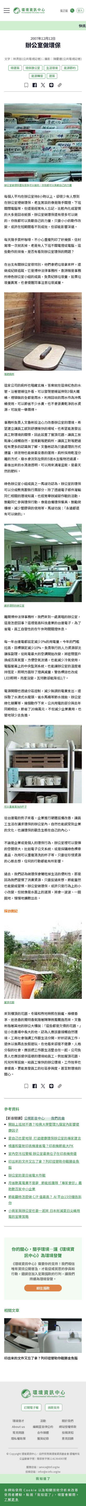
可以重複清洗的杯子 (15, 806)
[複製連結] (60, 85)
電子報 (64, 10)
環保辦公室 (32, 68)
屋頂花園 (9, 1002)
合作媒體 (43, 1432)
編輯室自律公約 (43, 1426)
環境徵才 (18, 1421)
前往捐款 (43, 1288)
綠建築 (15, 68)
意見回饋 (67, 1438)
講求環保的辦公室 (14, 605)
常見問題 (18, 1432)
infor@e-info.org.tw (49, 1471)
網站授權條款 (67, 1426)
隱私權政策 (18, 1438)
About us (18, 1426)
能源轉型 (37, 76)
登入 (80, 10)
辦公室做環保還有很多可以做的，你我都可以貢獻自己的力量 (38, 185)
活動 (43, 1421)
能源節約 (70, 68)
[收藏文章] (26, 85)
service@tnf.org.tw (49, 1467)
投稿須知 (67, 1432)
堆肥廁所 (9, 374)
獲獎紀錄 (43, 1438)
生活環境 (52, 68)
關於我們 (67, 1421)
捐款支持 (53, 1407)
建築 (52, 76)
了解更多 (11, 1499)
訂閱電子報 (31, 1407)
